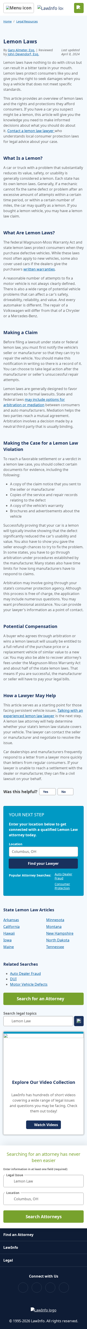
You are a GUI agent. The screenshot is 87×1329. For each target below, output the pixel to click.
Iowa (7, 940)
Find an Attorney (18, 1234)
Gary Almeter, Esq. (21, 50)
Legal (8, 1260)
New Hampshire (59, 933)
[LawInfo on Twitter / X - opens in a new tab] (37, 1287)
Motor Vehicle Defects (29, 984)
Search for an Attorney (40, 999)
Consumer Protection (62, 886)
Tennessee (55, 946)
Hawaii (9, 933)
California (11, 926)
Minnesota (55, 919)
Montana (54, 926)
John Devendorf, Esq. (23, 54)
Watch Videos (46, 1124)
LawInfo (10, 1247)
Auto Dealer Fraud (63, 876)
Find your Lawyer (43, 863)
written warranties (39, 269)
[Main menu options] (18, 8)
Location (15, 844)
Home (7, 21)
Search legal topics (20, 1013)
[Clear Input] (73, 851)
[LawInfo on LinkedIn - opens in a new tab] (64, 1287)
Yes (45, 792)
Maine (8, 946)
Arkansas (11, 919)
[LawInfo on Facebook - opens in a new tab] (23, 1287)
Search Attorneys (44, 1217)
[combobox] (43, 852)
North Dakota (57, 940)
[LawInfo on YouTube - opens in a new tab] (50, 1287)
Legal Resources (27, 21)
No (63, 792)
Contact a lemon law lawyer (31, 130)
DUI (13, 978)
